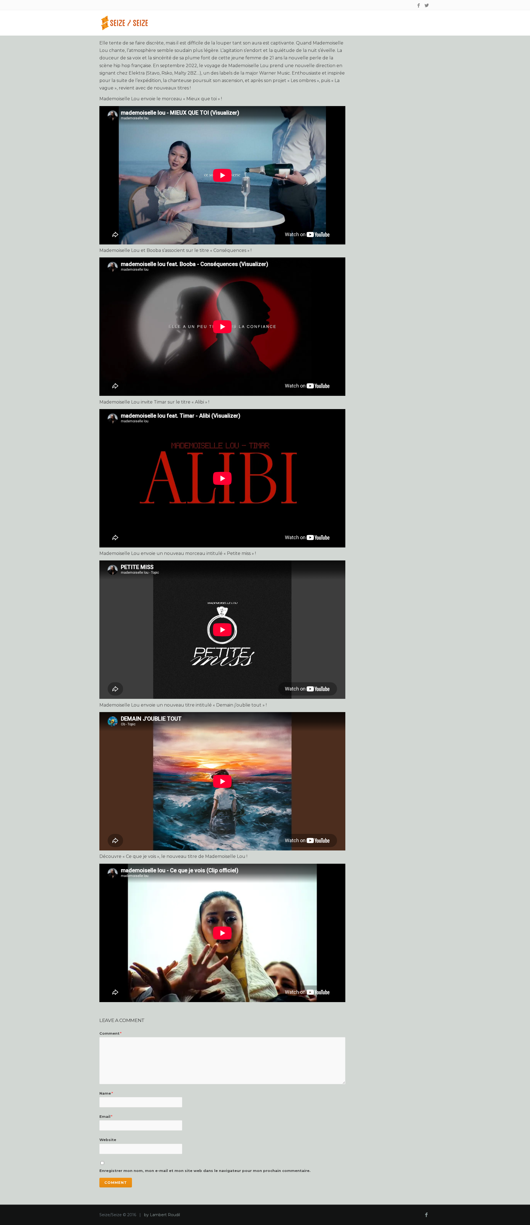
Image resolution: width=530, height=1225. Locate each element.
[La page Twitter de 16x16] (427, 5)
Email (105, 1116)
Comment (110, 1033)
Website (107, 1139)
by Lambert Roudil (162, 1214)
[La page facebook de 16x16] (419, 5)
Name (106, 1093)
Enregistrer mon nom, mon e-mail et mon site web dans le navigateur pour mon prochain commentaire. (205, 1170)
